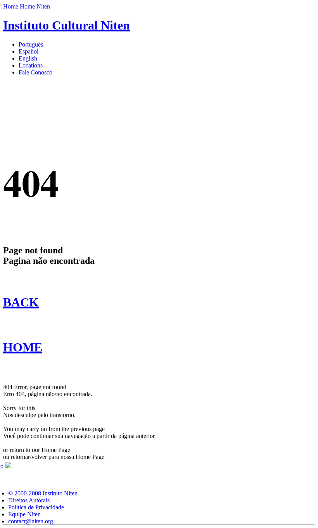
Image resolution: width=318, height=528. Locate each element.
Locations (31, 65)
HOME (22, 347)
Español (28, 51)
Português (31, 44)
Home (10, 6)
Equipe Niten (24, 514)
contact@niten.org (30, 521)
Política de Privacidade (36, 507)
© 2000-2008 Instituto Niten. (43, 493)
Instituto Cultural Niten (66, 25)
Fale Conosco (35, 72)
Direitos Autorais (29, 500)
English (28, 58)
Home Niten (35, 6)
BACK (21, 302)
